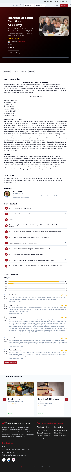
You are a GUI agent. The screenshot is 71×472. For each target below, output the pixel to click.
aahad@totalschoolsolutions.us (16, 455)
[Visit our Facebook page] (4, 460)
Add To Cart (13, 52)
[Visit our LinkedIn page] (8, 460)
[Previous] (4, 399)
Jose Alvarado (21, 41)
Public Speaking (42, 430)
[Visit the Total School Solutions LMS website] (51, 1)
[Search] (20, 5)
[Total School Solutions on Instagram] (48, 1)
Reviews (31, 71)
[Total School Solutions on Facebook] (45, 1)
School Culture (59, 433)
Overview (7, 71)
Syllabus (23, 71)
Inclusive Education (60, 436)
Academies (39, 5)
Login (57, 5)
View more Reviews (10, 362)
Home (16, 5)
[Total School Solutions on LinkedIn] (42, 1)
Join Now (63, 5)
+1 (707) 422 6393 (10, 452)
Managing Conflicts (60, 430)
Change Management (44, 433)
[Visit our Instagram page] (13, 460)
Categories (28, 5)
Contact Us (7, 443)
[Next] (66, 399)
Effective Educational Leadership (43, 437)
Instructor (15, 71)
